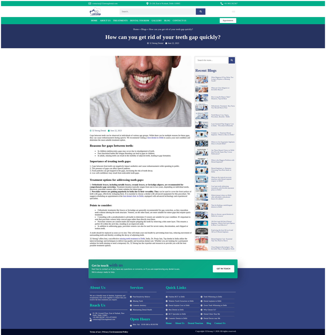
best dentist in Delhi (156, 138)
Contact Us (179, 20)
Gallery (157, 20)
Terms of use (95, 332)
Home (94, 20)
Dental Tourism (139, 20)
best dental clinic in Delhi (133, 196)
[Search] (200, 11)
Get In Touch (223, 269)
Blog (167, 20)
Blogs (144, 29)
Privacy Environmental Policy (115, 332)
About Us (105, 20)
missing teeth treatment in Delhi (132, 239)
